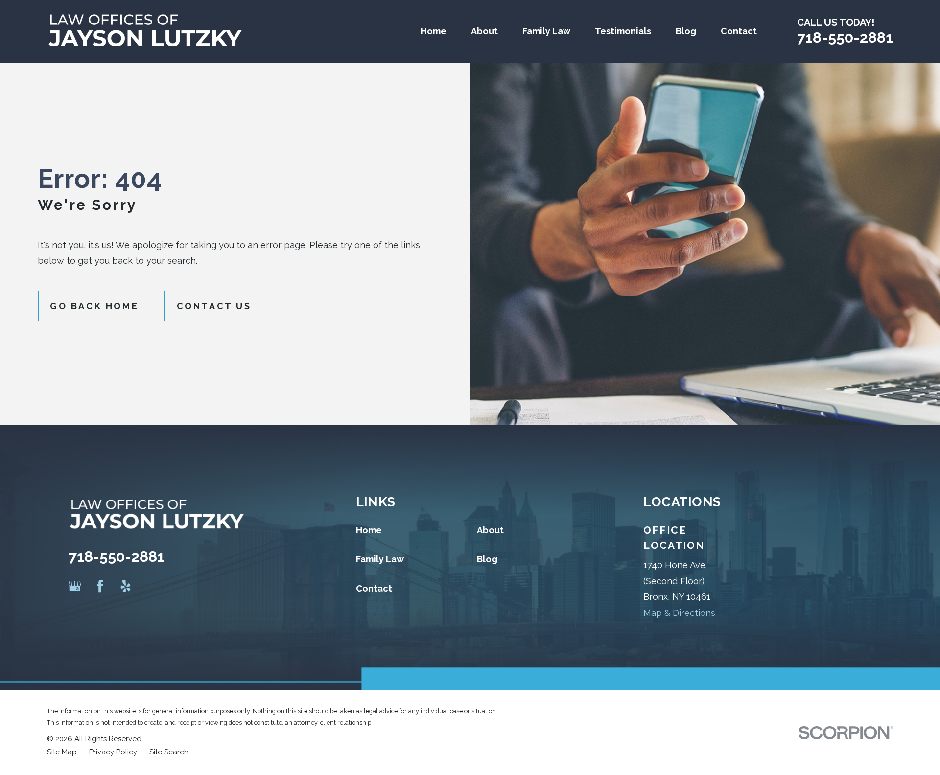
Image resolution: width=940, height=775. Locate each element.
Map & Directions (679, 613)
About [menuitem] (484, 31)
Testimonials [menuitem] (623, 31)
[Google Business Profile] (75, 586)
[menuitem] (62, 752)
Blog (487, 559)
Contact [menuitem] (739, 31)
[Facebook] (100, 586)
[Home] (145, 31)
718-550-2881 (845, 37)
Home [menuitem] (433, 31)
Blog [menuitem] (686, 31)
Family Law (380, 559)
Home (369, 530)
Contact (374, 588)
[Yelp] (125, 586)
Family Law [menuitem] (546, 31)
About (490, 530)
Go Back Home (94, 306)
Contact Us (214, 306)
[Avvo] (151, 586)
